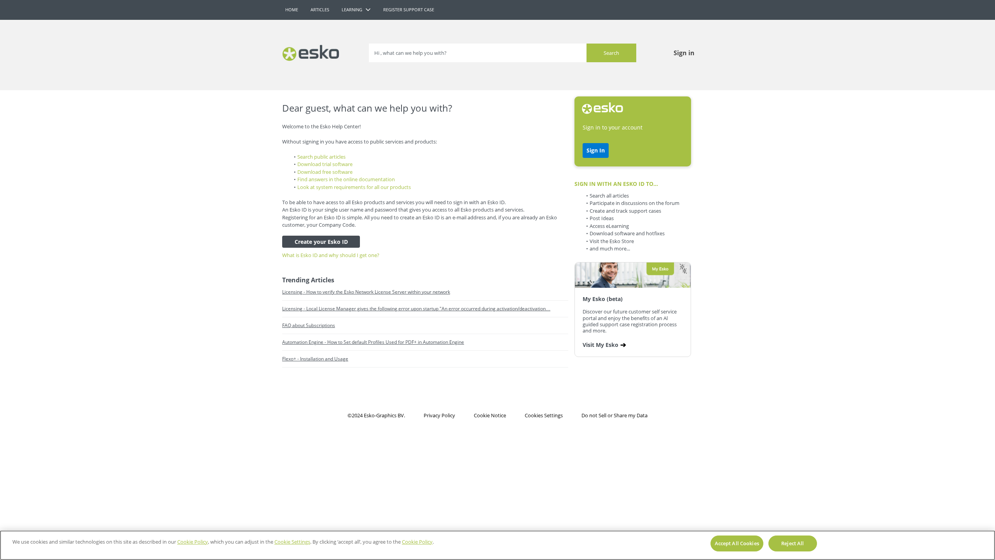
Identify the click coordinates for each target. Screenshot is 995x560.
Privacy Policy (439, 415)
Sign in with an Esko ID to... (616, 183)
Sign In (596, 150)
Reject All (792, 543)
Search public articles (321, 156)
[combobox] (502, 53)
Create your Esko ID (321, 241)
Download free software (325, 171)
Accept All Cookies (737, 543)
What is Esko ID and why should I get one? (330, 255)
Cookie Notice (490, 415)
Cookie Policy (192, 541)
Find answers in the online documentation (346, 179)
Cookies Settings (544, 415)
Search (611, 52)
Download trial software (325, 164)
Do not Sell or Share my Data (614, 415)
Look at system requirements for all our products (354, 187)
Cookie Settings (292, 541)
